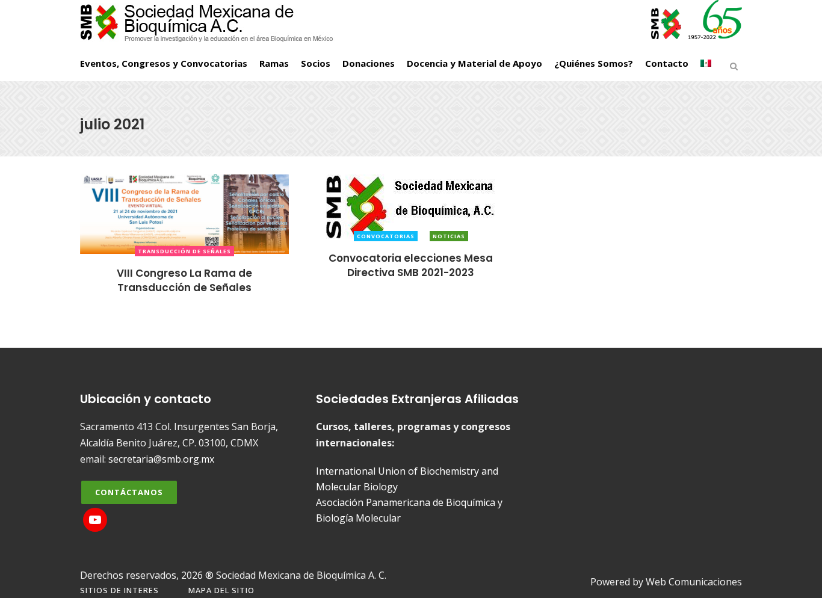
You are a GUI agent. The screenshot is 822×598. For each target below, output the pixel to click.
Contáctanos (129, 492)
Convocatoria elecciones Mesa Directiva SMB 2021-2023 (411, 265)
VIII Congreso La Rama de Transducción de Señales (184, 280)
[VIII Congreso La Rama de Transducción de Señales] (184, 213)
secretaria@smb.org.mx (161, 459)
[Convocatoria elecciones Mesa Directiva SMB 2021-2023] (410, 205)
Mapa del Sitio (221, 590)
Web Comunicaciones (694, 581)
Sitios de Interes (119, 590)
